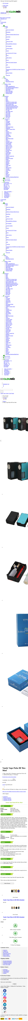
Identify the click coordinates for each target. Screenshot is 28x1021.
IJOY (7, 46)
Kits (5, 78)
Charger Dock (9, 132)
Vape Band (8, 135)
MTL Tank (8, 112)
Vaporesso (9, 69)
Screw (7, 166)
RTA (7, 98)
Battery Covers (9, 145)
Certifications (6, 971)
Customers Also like (7, 800)
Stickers (7, 161)
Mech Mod (8, 89)
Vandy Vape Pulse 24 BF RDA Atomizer (13, 917)
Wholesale (5, 969)
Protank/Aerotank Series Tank (12, 106)
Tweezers (8, 140)
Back (7, 27)
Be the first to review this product (9, 776)
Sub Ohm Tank (9, 109)
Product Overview (7, 797)
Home (4, 401)
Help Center (5, 5)
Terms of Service (6, 956)
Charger (7, 131)
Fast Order (6, 189)
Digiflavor (8, 34)
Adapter (7, 133)
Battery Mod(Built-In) (10, 86)
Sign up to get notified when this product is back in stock (14, 791)
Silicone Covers (9, 146)
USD (5, 6)
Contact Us (5, 951)
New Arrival (7, 178)
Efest (9, 36)
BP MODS (8, 32)
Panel (7, 171)
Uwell (6, 17)
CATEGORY (3, 22)
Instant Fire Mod (9, 92)
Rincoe (7, 60)
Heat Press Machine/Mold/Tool (12, 177)
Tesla (7, 64)
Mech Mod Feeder (9, 138)
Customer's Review (7, 798)
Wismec (7, 72)
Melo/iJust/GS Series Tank (11, 105)
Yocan (8, 75)
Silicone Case (8, 147)
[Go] (2, 392)
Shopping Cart (4, 18)
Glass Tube (8, 123)
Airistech (12, 29)
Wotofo (10, 72)
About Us (5, 950)
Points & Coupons (7, 953)
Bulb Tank (8, 114)
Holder (7, 164)
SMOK (8, 62)
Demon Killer (13, 34)
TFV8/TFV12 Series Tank (11, 102)
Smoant (15, 62)
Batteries (7, 157)
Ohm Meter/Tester (9, 126)
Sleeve (7, 137)
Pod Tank (8, 117)
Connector (8, 160)
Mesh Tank (8, 116)
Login (3, 784)
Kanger (7, 50)
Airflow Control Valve (10, 129)
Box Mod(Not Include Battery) (12, 87)
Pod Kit (7, 80)
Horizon (15, 43)
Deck (7, 125)
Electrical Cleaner (9, 158)
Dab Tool (8, 174)
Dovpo (17, 34)
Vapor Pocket (8, 143)
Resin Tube (8, 153)
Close (2, 23)
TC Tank (7, 110)
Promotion (7, 182)
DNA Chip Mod (9, 91)
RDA (7, 99)
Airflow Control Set (10, 156)
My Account (5, 3)
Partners (4, 973)
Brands (6, 26)
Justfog (11, 48)
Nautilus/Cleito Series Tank (11, 107)
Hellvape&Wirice (9, 43)
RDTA (7, 100)
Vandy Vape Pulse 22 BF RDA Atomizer (13, 900)
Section (7, 172)
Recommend (6, 188)
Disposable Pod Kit (10, 81)
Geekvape (8, 41)
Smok (9, 17)
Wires (7, 139)
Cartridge (8, 122)
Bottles (7, 159)
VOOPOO (15, 69)
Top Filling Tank (9, 111)
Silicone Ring (8, 167)
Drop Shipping (6, 970)
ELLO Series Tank (10, 104)
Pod (6, 184)
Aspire (3, 17)
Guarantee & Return (7, 963)
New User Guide (6, 964)
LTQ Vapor (14, 53)
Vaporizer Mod (9, 93)
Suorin (12, 62)
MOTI (7, 55)
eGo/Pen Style (9, 150)
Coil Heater (8, 170)
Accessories (7, 118)
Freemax (7, 39)
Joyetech (8, 48)
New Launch (7, 180)
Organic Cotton (9, 142)
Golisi (11, 41)
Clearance (7, 187)
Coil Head (8, 121)
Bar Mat (7, 151)
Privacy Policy (6, 954)
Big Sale (7, 185)
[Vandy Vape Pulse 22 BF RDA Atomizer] (15, 895)
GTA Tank (8, 113)
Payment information (7, 961)
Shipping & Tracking (7, 962)
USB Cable (8, 165)
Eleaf (7, 36)
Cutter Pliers (8, 152)
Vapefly (7, 70)
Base (7, 130)
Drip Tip (7, 154)
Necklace (8, 163)
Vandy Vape (21, 69)
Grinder (7, 175)
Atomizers (6, 96)
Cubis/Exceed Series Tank (11, 103)
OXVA (10, 57)
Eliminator (8, 128)
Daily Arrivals (8, 183)
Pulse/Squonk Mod (10, 88)
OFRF (7, 57)
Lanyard (7, 168)
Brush (7, 173)
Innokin (9, 46)
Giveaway (5, 796)
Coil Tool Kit (8, 144)
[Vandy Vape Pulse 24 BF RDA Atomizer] (15, 912)
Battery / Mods (8, 84)
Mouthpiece (8, 124)
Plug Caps (8, 149)
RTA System (8, 136)
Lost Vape (8, 53)
